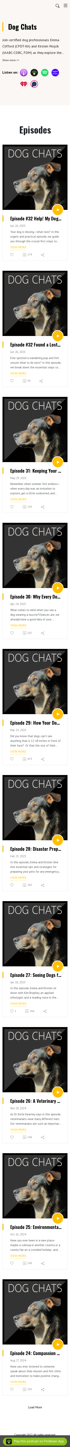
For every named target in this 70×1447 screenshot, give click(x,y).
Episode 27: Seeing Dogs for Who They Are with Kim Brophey (35, 975)
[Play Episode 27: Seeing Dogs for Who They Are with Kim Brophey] (58, 966)
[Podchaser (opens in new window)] (34, 84)
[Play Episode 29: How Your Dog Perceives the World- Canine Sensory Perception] (58, 714)
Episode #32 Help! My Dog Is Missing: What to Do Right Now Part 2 (35, 218)
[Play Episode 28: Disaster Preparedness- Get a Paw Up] (58, 840)
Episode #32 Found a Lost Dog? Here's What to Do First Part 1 (35, 344)
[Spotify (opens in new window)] (44, 72)
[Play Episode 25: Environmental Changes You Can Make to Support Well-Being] (58, 1218)
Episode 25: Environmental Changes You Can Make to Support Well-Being (35, 1227)
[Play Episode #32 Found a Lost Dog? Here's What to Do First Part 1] (58, 336)
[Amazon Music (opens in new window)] (55, 72)
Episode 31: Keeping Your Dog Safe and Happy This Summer (35, 471)
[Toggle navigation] (65, 5)
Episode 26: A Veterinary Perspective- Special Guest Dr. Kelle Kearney (35, 1101)
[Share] (43, 255)
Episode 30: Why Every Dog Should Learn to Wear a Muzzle (35, 596)
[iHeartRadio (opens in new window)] (23, 84)
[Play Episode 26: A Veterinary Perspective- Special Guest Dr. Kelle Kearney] (58, 1092)
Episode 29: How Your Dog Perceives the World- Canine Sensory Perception (35, 723)
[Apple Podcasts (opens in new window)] (23, 72)
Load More (35, 1407)
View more (18, 247)
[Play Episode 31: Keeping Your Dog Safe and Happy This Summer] (58, 462)
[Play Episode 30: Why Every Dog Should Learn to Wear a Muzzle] (58, 588)
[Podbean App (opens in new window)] (34, 72)
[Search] (57, 5)
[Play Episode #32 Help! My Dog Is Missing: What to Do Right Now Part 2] (58, 210)
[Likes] (12, 255)
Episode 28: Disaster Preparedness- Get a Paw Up (35, 849)
